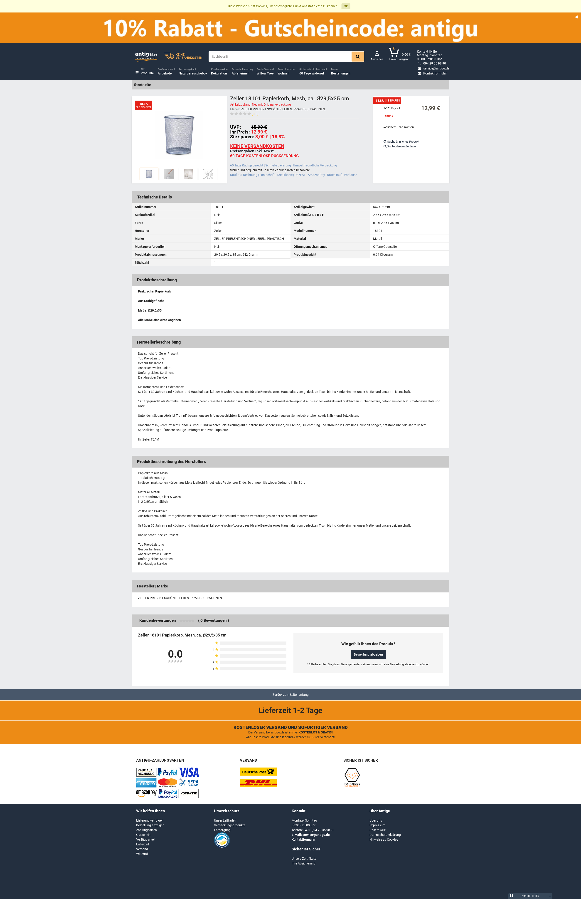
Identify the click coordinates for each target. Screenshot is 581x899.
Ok (346, 6)
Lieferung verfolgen (149, 820)
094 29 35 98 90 (434, 63)
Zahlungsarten (146, 830)
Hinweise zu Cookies (383, 839)
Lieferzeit (142, 844)
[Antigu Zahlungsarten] (146, 776)
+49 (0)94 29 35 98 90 (318, 830)
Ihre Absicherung (303, 863)
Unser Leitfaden (225, 820)
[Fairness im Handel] (352, 786)
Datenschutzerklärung (385, 835)
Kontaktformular (435, 73)
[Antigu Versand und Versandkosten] (258, 786)
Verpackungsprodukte (229, 825)
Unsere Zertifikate (304, 858)
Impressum (377, 825)
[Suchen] (358, 57)
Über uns (375, 820)
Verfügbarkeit (145, 839)
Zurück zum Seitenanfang (291, 694)
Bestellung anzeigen (150, 825)
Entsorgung (222, 830)
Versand (142, 849)
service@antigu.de (436, 68)
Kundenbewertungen (157, 620)
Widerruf (142, 854)
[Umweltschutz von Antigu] (222, 847)
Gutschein (143, 835)
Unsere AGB (377, 830)
